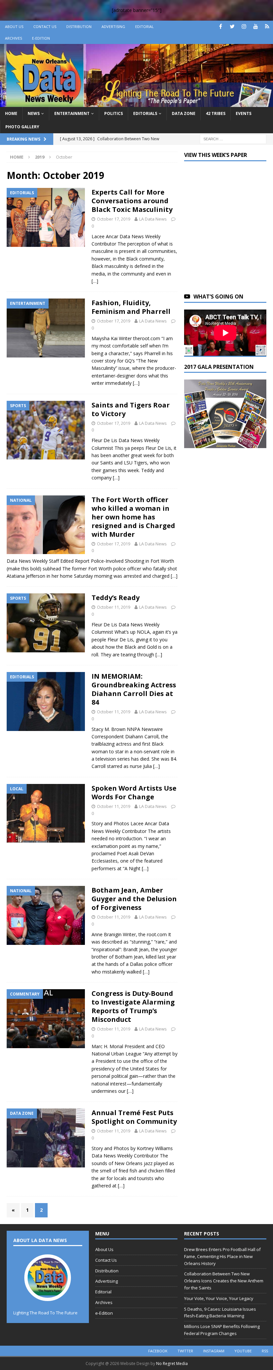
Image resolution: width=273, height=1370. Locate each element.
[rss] (267, 26)
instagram (213, 1350)
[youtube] (255, 26)
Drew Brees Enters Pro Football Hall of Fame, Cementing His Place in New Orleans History (222, 1256)
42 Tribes (215, 113)
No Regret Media (172, 1363)
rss (265, 1350)
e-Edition (41, 38)
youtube (243, 1350)
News (34, 113)
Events (243, 113)
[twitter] (232, 26)
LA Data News (153, 219)
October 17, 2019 (113, 219)
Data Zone (183, 113)
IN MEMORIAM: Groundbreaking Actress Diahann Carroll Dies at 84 (134, 689)
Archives (13, 38)
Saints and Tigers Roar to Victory (131, 409)
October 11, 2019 (113, 607)
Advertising (113, 26)
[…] (95, 281)
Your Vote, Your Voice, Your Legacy (218, 1298)
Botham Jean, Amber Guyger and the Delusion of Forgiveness (134, 899)
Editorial (144, 26)
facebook (157, 1350)
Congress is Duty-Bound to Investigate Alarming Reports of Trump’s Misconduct (133, 1006)
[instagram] (244, 26)
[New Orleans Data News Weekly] (136, 103)
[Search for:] (233, 138)
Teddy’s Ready (115, 597)
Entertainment (72, 113)
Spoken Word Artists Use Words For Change (134, 792)
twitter (185, 1350)
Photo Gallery (22, 127)
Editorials (145, 113)
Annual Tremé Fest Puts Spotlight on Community (134, 1117)
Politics (113, 113)
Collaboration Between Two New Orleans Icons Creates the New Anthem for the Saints (223, 1281)
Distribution (79, 26)
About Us (14, 26)
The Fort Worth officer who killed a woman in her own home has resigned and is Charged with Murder (133, 517)
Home (11, 113)
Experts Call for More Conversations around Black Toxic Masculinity (132, 201)
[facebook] (220, 26)
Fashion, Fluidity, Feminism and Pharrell (131, 307)
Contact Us (44, 26)
